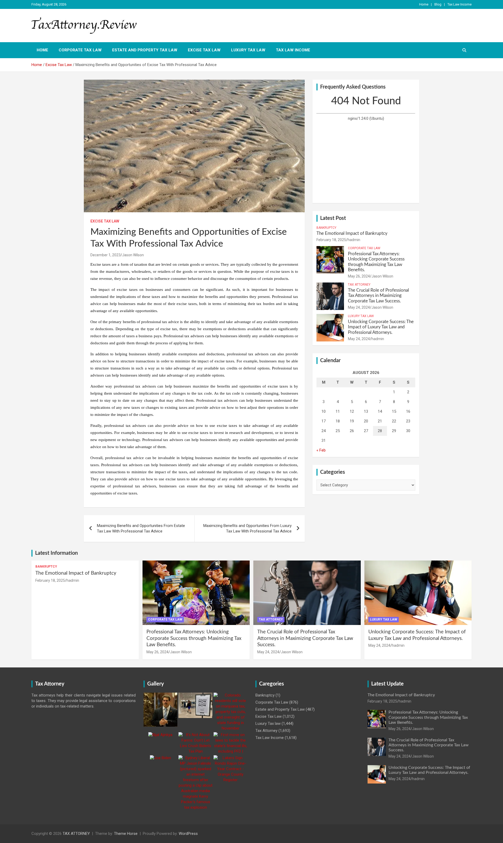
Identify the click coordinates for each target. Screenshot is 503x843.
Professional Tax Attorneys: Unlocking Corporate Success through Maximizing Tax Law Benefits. (193, 638)
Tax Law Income (459, 4)
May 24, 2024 (359, 307)
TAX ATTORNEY (76, 833)
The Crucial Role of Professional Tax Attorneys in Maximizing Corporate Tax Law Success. (378, 295)
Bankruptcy (326, 228)
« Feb (321, 450)
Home (423, 4)
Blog (437, 4)
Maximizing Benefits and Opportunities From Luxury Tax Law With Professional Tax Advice (247, 528)
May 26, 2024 (359, 276)
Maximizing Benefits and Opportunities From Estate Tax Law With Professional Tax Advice (141, 528)
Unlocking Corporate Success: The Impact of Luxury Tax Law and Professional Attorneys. (381, 327)
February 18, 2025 (331, 240)
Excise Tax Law (204, 50)
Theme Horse (126, 833)
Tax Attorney (359, 284)
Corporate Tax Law (80, 50)
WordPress (188, 833)
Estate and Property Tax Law (144, 50)
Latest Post (333, 218)
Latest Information (56, 553)
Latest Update (387, 684)
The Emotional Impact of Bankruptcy (351, 233)
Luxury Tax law (248, 50)
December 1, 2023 (105, 255)
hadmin (354, 240)
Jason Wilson (133, 255)
